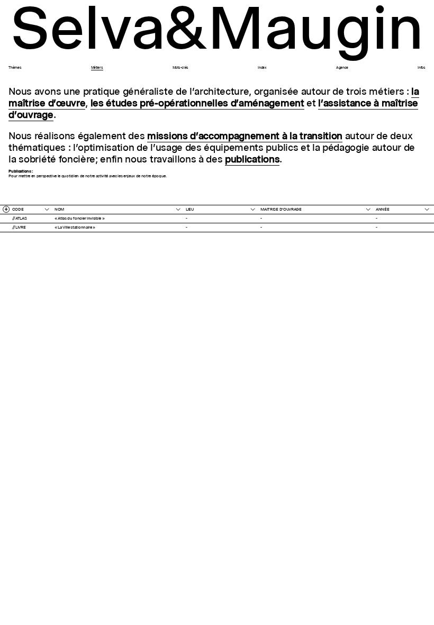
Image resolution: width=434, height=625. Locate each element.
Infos (421, 68)
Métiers (97, 68)
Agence (342, 68)
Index (262, 68)
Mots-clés (180, 68)
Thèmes (14, 68)
